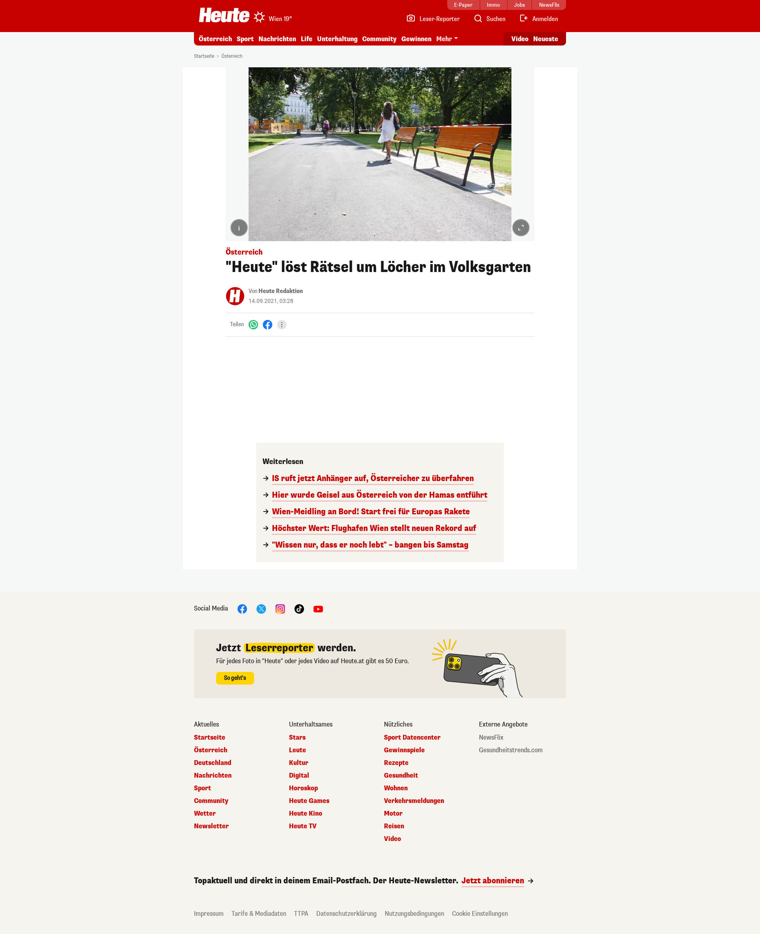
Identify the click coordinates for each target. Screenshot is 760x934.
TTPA (301, 913)
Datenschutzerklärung (346, 913)
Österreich (215, 39)
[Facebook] (267, 324)
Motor (393, 814)
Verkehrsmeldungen (414, 801)
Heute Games (309, 801)
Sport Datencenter (412, 738)
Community (379, 39)
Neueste (545, 39)
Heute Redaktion (280, 291)
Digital (299, 776)
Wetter (205, 814)
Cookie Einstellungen (480, 913)
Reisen (394, 826)
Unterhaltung (337, 39)
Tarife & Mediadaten (259, 913)
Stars (297, 738)
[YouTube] (318, 608)
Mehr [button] (444, 39)
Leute (297, 750)
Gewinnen (416, 39)
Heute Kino (305, 814)
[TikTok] (299, 608)
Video (519, 39)
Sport (245, 39)
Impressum (209, 913)
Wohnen (396, 788)
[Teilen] (282, 324)
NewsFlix (491, 738)
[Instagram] (280, 608)
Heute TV (303, 826)
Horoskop (303, 788)
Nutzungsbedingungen (414, 913)
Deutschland (212, 763)
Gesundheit (401, 776)
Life (306, 39)
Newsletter (211, 826)
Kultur (298, 763)
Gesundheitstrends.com (511, 750)
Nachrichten (213, 776)
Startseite (204, 56)
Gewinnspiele (404, 750)
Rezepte (396, 763)
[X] (261, 608)
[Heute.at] (224, 15)
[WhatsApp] (253, 324)
